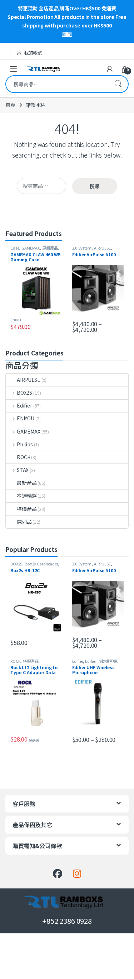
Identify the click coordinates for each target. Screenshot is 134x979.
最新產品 (50, 248)
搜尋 (118, 84)
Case (14, 248)
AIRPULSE (102, 248)
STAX (23, 469)
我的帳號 (33, 52)
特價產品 (26, 508)
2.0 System (82, 248)
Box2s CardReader (41, 564)
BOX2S (24, 392)
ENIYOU (25, 418)
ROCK (23, 457)
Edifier (24, 405)
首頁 (10, 104)
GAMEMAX (30, 248)
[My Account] (110, 68)
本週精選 (26, 495)
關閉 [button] (67, 33)
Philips (25, 444)
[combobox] (57, 84)
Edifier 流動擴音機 (100, 661)
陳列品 (24, 521)
